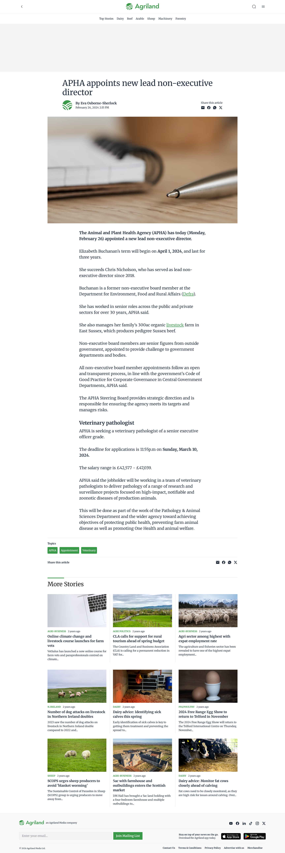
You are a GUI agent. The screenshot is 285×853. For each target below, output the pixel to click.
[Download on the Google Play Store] (254, 836)
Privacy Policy (213, 847)
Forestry (180, 18)
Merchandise (255, 847)
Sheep (151, 18)
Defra (188, 294)
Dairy (120, 18)
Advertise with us (234, 847)
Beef (129, 18)
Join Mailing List (128, 836)
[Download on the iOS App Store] (231, 836)
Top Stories (106, 18)
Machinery (165, 18)
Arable (140, 18)
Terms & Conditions (189, 847)
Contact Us (169, 847)
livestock (175, 325)
